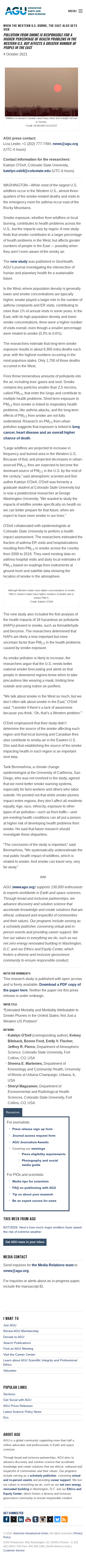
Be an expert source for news (34, 1200)
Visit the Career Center (19, 1354)
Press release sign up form (32, 1129)
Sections (9, 1394)
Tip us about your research (32, 1194)
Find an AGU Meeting (18, 1348)
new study (19, 261)
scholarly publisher (43, 1475)
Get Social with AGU (17, 1400)
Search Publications (17, 1343)
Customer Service (14, 1550)
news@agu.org (65, 144)
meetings (38, 1148)
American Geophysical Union (30, 1533)
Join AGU (9, 1325)
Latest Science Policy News (22, 1411)
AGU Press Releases (18, 1406)
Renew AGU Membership (21, 1331)
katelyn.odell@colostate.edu (27, 171)
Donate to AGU (13, 1337)
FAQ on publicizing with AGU (34, 1187)
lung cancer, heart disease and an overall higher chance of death (41, 432)
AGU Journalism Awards (30, 1142)
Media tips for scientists (30, 1181)
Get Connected (13, 1513)
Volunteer (10, 1370)
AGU (28, 9)
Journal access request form (33, 1135)
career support (61, 1480)
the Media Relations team (53, 1265)
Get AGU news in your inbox (25, 1242)
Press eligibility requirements (44, 1154)
